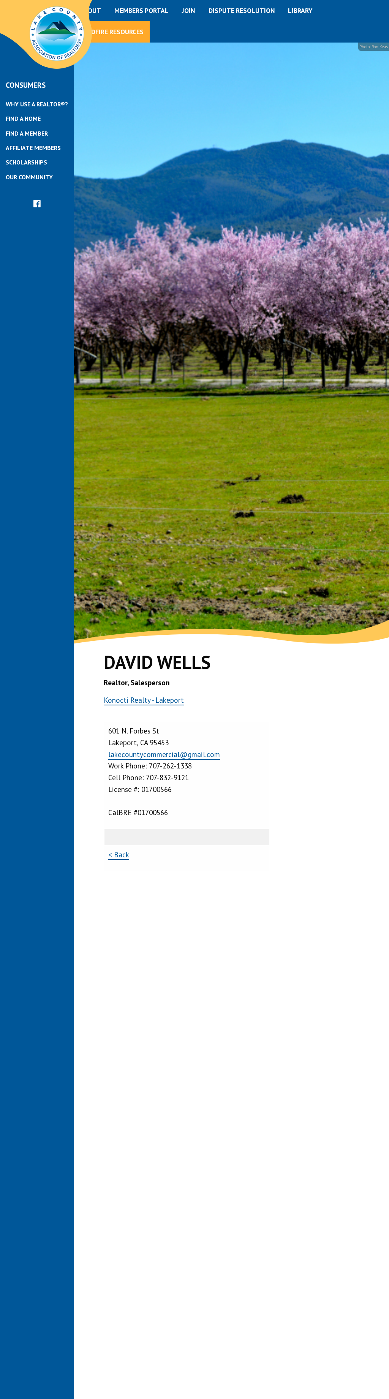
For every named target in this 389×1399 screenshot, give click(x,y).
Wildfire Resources (112, 31)
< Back (118, 854)
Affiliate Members (33, 148)
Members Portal (141, 10)
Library (300, 10)
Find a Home (23, 118)
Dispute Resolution (242, 10)
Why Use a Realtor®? (37, 104)
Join (188, 10)
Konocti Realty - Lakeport (144, 700)
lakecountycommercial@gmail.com (164, 754)
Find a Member (27, 133)
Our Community (29, 177)
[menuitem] (37, 104)
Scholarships (26, 162)
